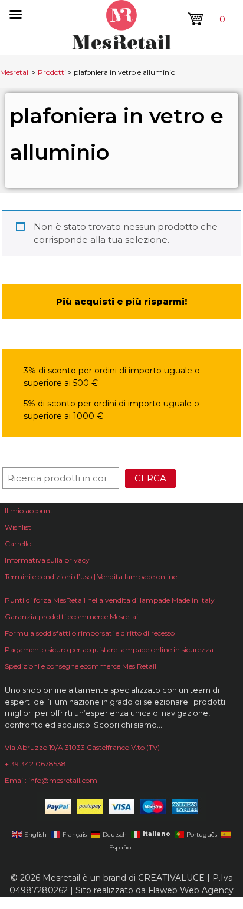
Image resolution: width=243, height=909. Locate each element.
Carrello (18, 543)
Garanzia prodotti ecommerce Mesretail (72, 616)
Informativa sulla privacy (47, 560)
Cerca (150, 478)
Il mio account (29, 510)
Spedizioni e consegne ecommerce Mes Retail (80, 666)
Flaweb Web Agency (191, 890)
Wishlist (18, 527)
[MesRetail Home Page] (121, 46)
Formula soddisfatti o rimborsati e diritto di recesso (90, 633)
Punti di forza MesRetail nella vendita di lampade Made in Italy (110, 600)
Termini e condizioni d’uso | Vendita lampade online (91, 576)
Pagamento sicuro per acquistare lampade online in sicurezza (109, 649)
